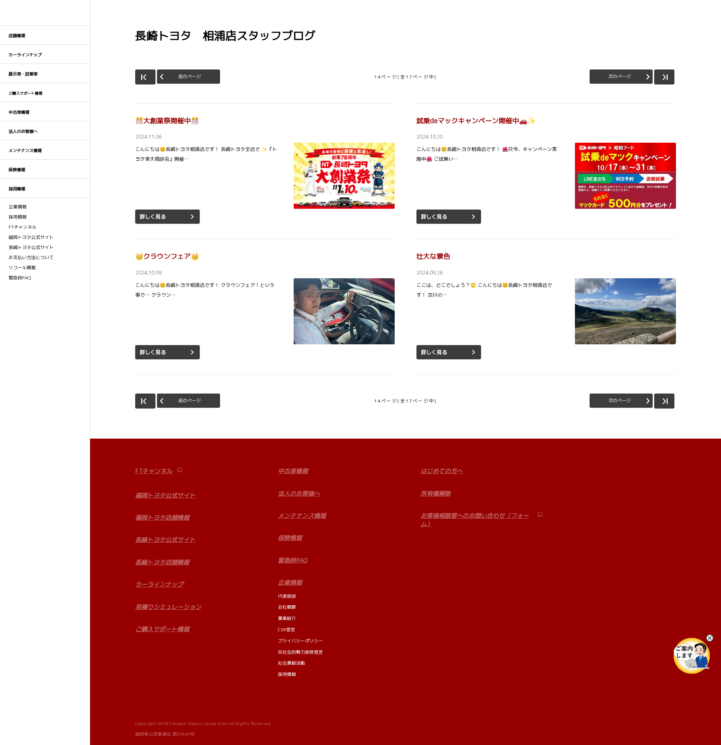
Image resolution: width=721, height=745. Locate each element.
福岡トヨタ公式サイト (31, 237)
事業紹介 (287, 618)
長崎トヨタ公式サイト (31, 247)
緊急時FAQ (20, 278)
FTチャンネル (22, 227)
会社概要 (287, 607)
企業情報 (18, 207)
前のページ (189, 76)
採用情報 (18, 217)
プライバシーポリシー (300, 641)
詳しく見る (153, 216)
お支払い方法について (31, 257)
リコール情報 (22, 267)
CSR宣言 (286, 629)
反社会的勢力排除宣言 (300, 652)
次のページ (619, 76)
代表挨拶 (287, 596)
